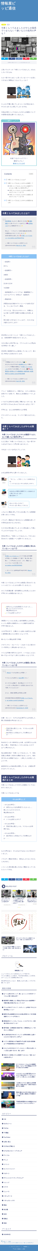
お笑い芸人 (7, 1141)
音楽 (5, 1223)
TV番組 (3, 24)
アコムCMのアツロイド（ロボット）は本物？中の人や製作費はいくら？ (20, 1008)
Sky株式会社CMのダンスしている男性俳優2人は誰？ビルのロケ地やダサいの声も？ (20, 1036)
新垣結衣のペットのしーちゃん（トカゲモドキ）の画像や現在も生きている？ (20, 1022)
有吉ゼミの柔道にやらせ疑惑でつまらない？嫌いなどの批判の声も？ (20, 1056)
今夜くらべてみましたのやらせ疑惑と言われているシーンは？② (21, 195)
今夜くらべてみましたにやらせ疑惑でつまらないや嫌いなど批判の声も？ (21, 187)
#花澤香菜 (8, 221)
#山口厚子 (22, 678)
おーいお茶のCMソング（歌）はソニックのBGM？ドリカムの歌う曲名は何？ (20, 995)
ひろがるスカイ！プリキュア (13, 1151)
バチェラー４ (8, 1196)
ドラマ (6, 1187)
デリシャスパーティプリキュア (14, 1178)
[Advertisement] (27, 11)
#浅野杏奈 (27, 371)
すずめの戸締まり (9, 1146)
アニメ (6, 1160)
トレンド (6, 1182)
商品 (5, 1205)
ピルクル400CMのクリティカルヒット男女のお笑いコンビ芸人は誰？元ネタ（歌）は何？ (20, 1049)
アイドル (6, 1155)
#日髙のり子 (13, 371)
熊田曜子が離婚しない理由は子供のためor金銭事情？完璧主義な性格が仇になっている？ (20, 1002)
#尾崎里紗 (20, 371)
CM (5, 1119)
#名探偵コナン (23, 364)
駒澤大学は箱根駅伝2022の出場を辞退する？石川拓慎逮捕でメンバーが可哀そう (20, 1015)
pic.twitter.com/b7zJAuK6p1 (15, 700)
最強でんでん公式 (19, 163)
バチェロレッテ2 (9, 1200)
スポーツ (6, 1173)
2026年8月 (7, 1234)
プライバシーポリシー (15, 1246)
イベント (6, 1164)
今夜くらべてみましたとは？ (17, 179)
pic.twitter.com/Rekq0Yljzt (16, 238)
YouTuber (7, 1137)
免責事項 (25, 1246)
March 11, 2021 (21, 245)
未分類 (6, 1209)
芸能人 (6, 1218)
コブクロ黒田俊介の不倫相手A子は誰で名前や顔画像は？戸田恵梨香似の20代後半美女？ (19, 1042)
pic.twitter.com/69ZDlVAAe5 (13, 565)
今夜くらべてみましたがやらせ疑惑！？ (20, 183)
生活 (5, 1214)
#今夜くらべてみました (12, 556)
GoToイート (8, 1123)
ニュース (6, 1191)
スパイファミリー (9, 1169)
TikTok (6, 1128)
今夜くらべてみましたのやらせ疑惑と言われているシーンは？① (21, 191)
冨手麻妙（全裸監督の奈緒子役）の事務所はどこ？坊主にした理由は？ (20, 1029)
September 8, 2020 (22, 708)
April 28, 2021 (20, 381)
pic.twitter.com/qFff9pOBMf (16, 373)
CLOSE (31, 173)
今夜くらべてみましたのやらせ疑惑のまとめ (20, 201)
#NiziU (9, 672)
